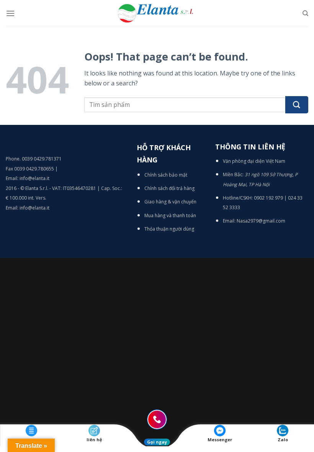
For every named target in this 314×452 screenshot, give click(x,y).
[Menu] (10, 13)
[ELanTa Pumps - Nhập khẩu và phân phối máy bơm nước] (157, 13)
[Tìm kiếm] (305, 13)
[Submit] (296, 104)
